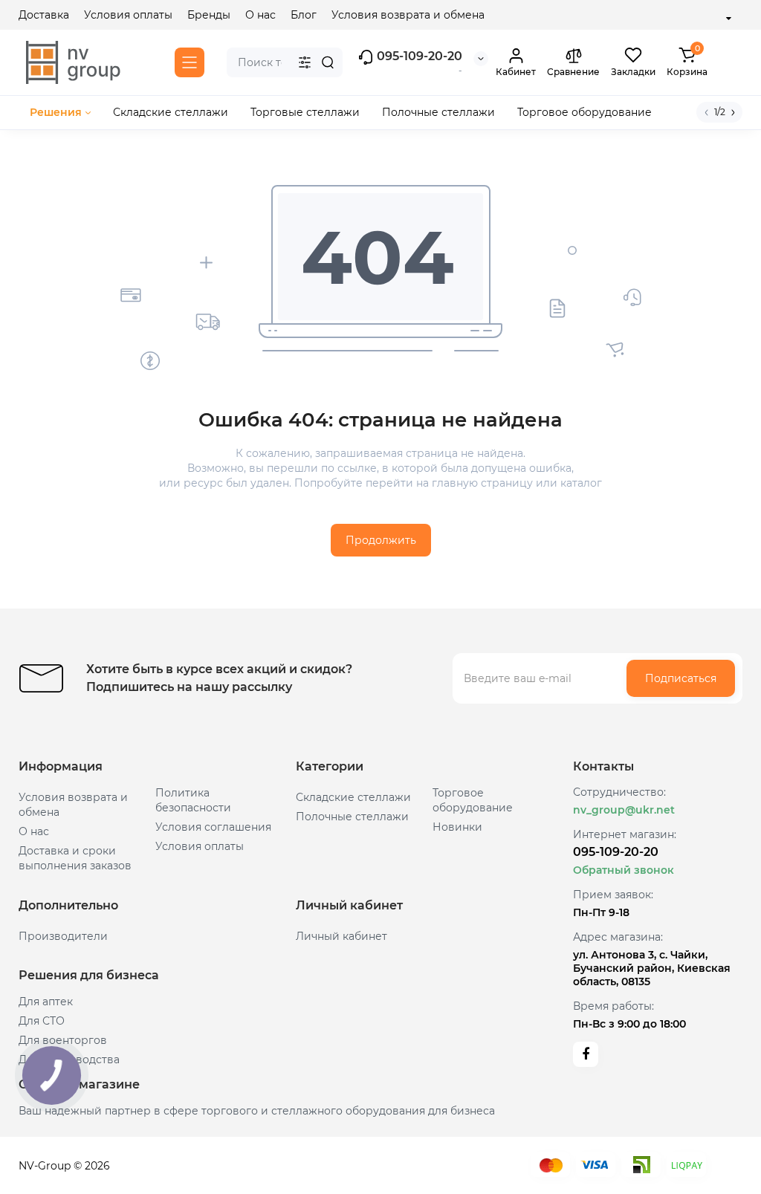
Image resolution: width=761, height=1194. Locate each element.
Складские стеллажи (353, 797)
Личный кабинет (341, 936)
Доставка (44, 15)
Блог (304, 15)
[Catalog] (189, 62)
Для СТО (42, 1021)
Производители (63, 936)
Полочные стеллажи (352, 816)
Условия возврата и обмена (408, 15)
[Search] (328, 62)
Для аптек (46, 1001)
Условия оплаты (128, 15)
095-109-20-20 (418, 56)
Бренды (208, 15)
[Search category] (305, 62)
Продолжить (381, 540)
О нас (260, 15)
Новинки (457, 827)
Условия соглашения (213, 827)
